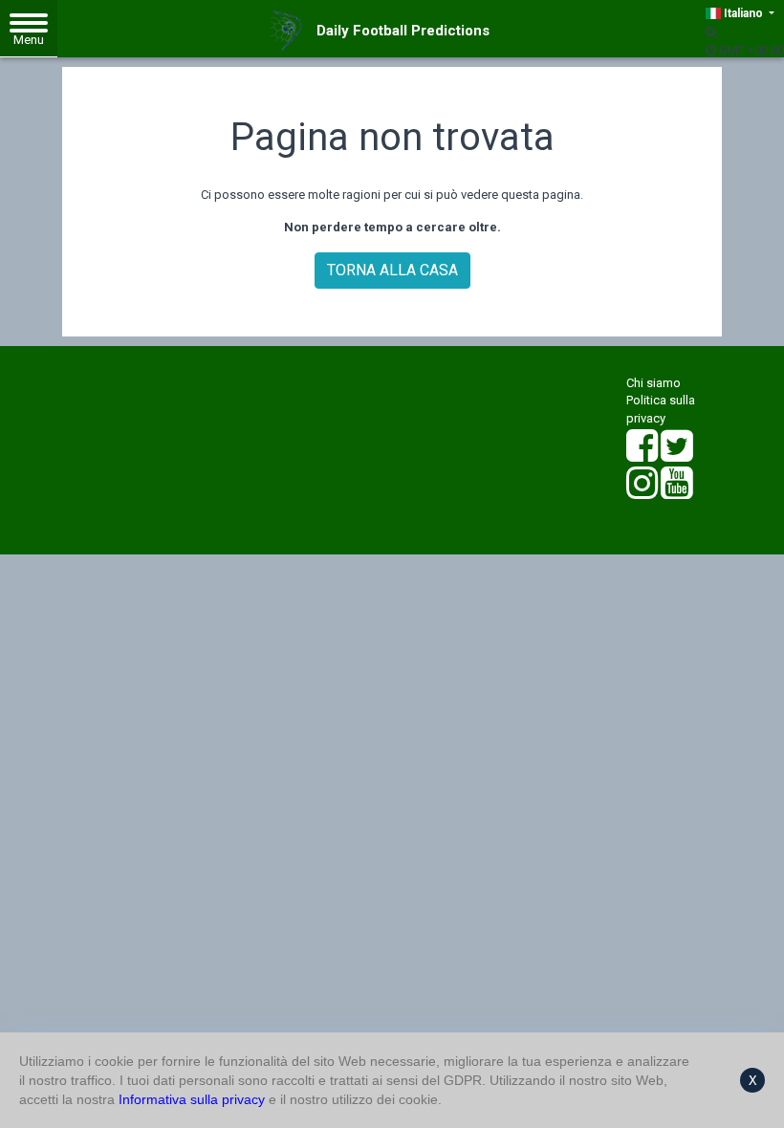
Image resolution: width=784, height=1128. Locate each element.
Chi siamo (653, 383)
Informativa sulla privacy (192, 1099)
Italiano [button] (743, 13)
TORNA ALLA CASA (392, 270)
